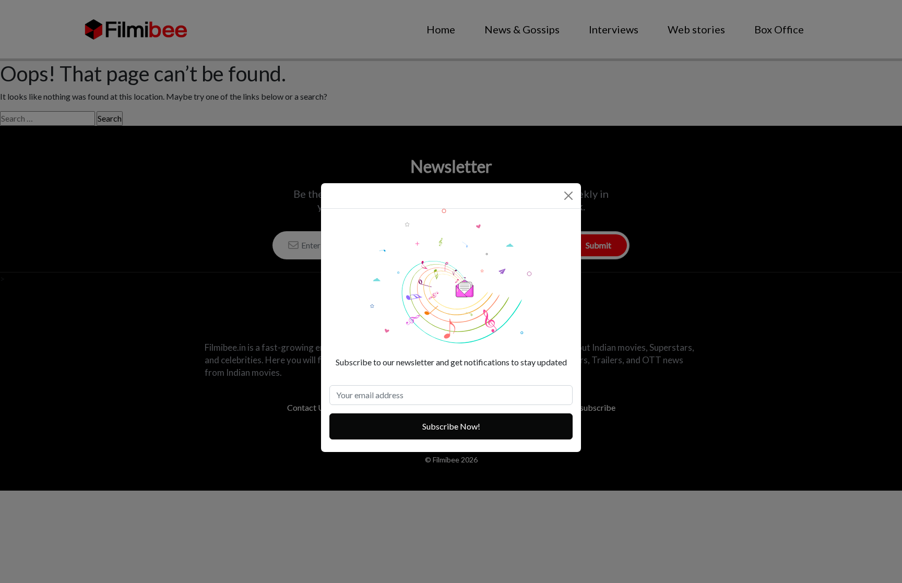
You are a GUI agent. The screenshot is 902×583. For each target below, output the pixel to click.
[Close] (568, 195)
